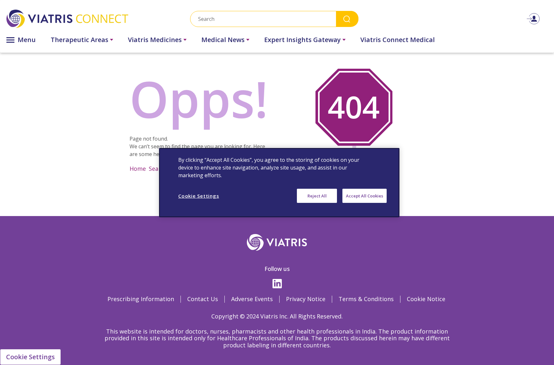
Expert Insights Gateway (302, 39)
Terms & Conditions (366, 299)
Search (347, 19)
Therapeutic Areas (79, 39)
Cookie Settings (30, 356)
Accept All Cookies (364, 195)
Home (138, 168)
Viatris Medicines (155, 39)
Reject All (317, 195)
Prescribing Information (140, 299)
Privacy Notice (305, 299)
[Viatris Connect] (88, 19)
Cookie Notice (426, 299)
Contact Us (202, 299)
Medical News (223, 39)
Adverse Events (252, 299)
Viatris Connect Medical (397, 39)
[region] (279, 182)
